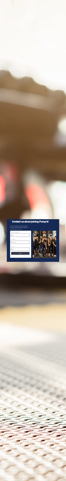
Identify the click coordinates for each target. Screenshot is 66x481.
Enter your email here (15, 232)
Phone (12, 246)
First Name (13, 239)
